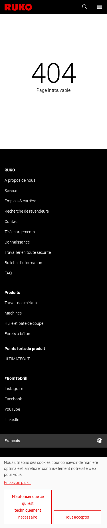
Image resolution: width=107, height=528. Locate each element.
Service (11, 190)
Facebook (13, 399)
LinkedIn (12, 419)
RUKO (10, 170)
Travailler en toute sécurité (28, 252)
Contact (12, 221)
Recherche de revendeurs (27, 211)
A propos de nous (20, 180)
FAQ (8, 273)
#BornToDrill (16, 378)
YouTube (12, 409)
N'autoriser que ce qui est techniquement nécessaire (28, 506)
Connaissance (17, 242)
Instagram (14, 388)
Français (12, 440)
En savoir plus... (17, 482)
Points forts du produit (25, 348)
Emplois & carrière (20, 201)
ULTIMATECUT (17, 359)
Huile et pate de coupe (24, 323)
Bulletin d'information (23, 262)
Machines (13, 313)
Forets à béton (17, 333)
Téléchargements (20, 232)
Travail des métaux (21, 302)
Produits (12, 292)
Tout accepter (77, 517)
